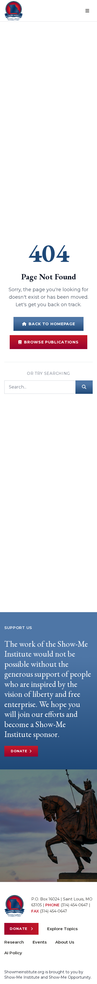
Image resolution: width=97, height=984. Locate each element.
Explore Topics (62, 928)
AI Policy (13, 952)
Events (40, 942)
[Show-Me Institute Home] (13, 10)
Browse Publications (51, 342)
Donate (19, 751)
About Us (64, 942)
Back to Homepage (52, 323)
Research (14, 942)
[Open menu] (87, 10)
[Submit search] (84, 387)
